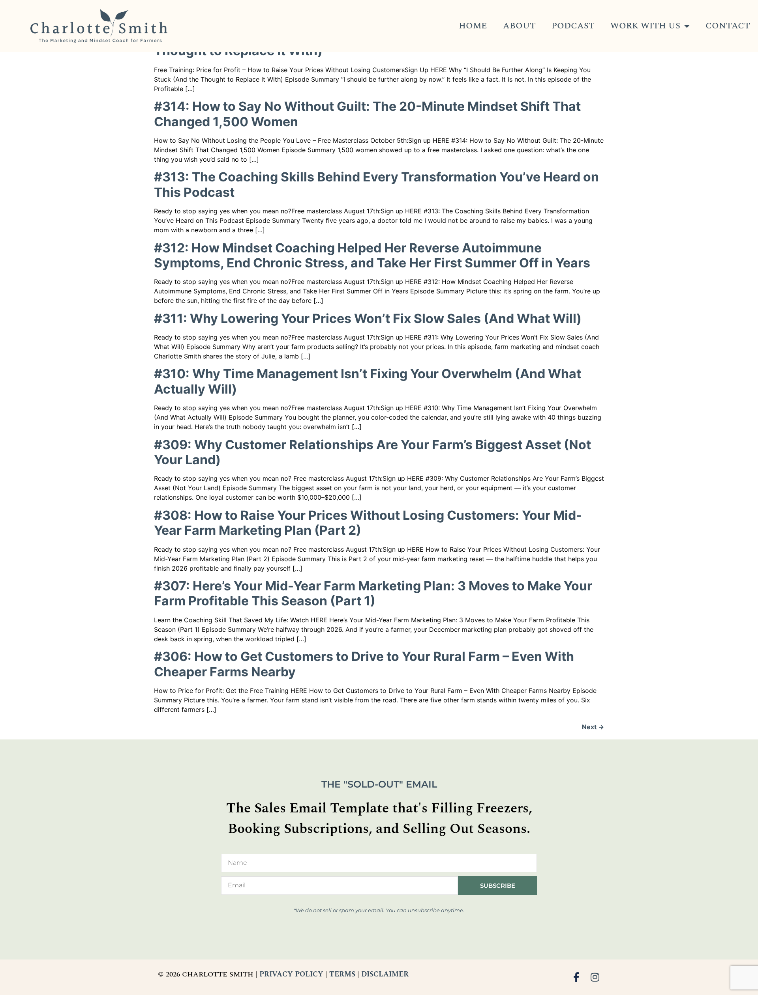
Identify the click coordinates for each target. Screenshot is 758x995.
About (519, 25)
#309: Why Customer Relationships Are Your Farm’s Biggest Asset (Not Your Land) (372, 452)
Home (473, 25)
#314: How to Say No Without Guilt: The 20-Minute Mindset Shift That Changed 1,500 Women (367, 114)
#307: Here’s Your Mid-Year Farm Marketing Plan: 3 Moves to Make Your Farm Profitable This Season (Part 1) (373, 593)
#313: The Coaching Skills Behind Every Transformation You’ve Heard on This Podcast (376, 184)
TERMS (342, 974)
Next (593, 727)
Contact (727, 25)
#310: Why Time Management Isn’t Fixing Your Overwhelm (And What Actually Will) (367, 381)
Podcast (573, 25)
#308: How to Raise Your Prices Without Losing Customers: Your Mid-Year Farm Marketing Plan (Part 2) (368, 523)
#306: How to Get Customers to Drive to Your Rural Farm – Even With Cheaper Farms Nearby (364, 664)
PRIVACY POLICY (291, 974)
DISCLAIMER (385, 974)
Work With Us (645, 25)
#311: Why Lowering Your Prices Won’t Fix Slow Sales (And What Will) (368, 318)
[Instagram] (595, 977)
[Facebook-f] (577, 977)
